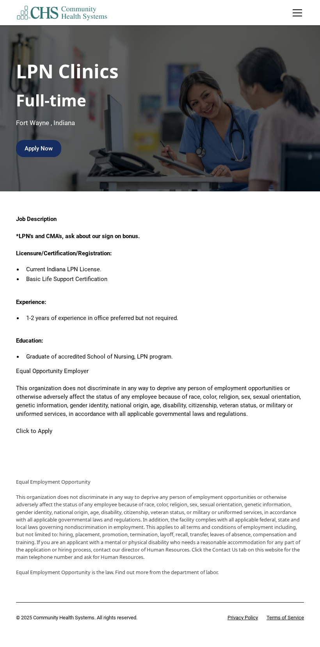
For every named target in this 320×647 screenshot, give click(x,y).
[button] (296, 13)
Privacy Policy (243, 617)
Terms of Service (285, 617)
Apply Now (39, 148)
